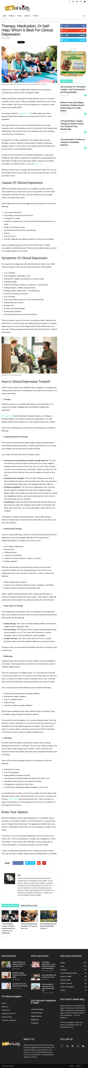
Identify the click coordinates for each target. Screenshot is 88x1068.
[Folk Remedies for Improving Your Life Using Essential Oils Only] (35, 986)
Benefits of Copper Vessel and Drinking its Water (19, 975)
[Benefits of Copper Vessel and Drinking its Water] (6, 975)
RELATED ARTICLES (10, 906)
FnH (19, 875)
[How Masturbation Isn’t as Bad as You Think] (35, 977)
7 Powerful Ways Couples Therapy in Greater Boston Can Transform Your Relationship (8, 928)
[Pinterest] (81, 1)
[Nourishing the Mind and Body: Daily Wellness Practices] (48, 916)
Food (19, 16)
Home (4, 16)
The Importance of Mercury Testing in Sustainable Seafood (72, 142)
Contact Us (6, 1010)
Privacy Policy (7, 1017)
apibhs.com (38, 164)
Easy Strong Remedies (68, 973)
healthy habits (13, 799)
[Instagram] (77, 1)
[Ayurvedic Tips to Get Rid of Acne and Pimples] (6, 986)
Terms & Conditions (9, 1020)
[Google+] (73, 1)
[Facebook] (69, 1)
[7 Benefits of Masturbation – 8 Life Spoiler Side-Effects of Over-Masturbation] (35, 964)
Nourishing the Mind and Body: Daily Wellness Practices (48, 926)
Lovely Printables (37, 1009)
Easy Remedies (36, 1013)
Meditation (35, 1019)
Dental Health (65, 980)
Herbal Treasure (66, 983)
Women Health (65, 976)
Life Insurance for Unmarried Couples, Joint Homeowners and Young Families (72, 89)
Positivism (34, 1023)
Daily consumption (67, 987)
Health (27, 16)
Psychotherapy (7, 416)
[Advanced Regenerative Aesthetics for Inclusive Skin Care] (29, 916)
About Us (5, 1006)
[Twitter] (84, 1)
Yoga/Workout (36, 1016)
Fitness (11, 16)
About (72, 1066)
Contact (78, 1066)
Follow (82, 30)
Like (83, 26)
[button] (83, 16)
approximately (24, 113)
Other (35, 16)
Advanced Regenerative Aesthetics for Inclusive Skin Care (29, 926)
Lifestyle (63, 970)
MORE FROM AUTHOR (28, 906)
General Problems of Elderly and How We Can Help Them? (18, 964)
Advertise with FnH (8, 1013)
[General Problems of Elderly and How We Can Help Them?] (6, 964)
